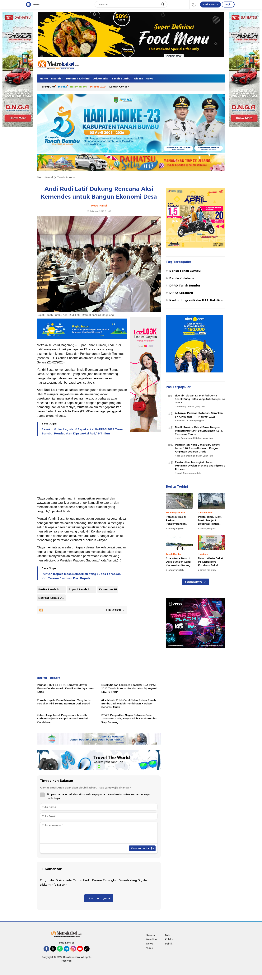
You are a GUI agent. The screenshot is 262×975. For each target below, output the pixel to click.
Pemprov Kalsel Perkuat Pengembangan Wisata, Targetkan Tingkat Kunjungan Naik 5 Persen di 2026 (179, 525)
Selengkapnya (193, 581)
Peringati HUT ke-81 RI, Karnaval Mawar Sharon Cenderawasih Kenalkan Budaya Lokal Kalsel (65, 688)
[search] (163, 4)
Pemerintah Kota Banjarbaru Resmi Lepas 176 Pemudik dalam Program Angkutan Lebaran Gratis (197, 448)
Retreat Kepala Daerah (52, 597)
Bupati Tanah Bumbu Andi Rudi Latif (82, 589)
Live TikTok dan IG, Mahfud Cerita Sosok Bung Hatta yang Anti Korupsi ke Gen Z (200, 399)
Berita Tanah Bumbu (52, 589)
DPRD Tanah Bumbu (184, 285)
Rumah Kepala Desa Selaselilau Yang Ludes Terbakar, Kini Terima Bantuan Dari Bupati (81, 576)
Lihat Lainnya (97, 898)
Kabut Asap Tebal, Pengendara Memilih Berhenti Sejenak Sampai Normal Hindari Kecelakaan (62, 718)
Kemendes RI (108, 589)
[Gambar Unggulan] (99, 311)
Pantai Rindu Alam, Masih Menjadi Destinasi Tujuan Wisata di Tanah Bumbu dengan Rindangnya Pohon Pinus (210, 527)
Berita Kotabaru (181, 278)
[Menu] (29, 4)
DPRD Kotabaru (181, 293)
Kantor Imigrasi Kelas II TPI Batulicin (196, 300)
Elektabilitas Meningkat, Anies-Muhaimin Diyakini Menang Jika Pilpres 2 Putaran (200, 466)
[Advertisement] (82, 466)
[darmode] (194, 4)
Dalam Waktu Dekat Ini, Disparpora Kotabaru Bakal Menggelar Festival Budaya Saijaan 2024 (211, 565)
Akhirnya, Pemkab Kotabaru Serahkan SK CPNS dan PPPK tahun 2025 (199, 414)
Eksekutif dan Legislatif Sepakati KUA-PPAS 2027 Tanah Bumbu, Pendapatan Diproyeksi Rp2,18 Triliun (83, 431)
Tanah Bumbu (66, 177)
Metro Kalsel (45, 177)
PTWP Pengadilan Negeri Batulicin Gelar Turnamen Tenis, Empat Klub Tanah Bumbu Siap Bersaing (129, 718)
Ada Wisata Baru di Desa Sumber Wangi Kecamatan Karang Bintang (178, 563)
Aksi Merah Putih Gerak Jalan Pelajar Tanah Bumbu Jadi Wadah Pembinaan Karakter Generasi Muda (128, 703)
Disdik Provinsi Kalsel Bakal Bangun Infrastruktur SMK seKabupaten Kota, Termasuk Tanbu (199, 431)
